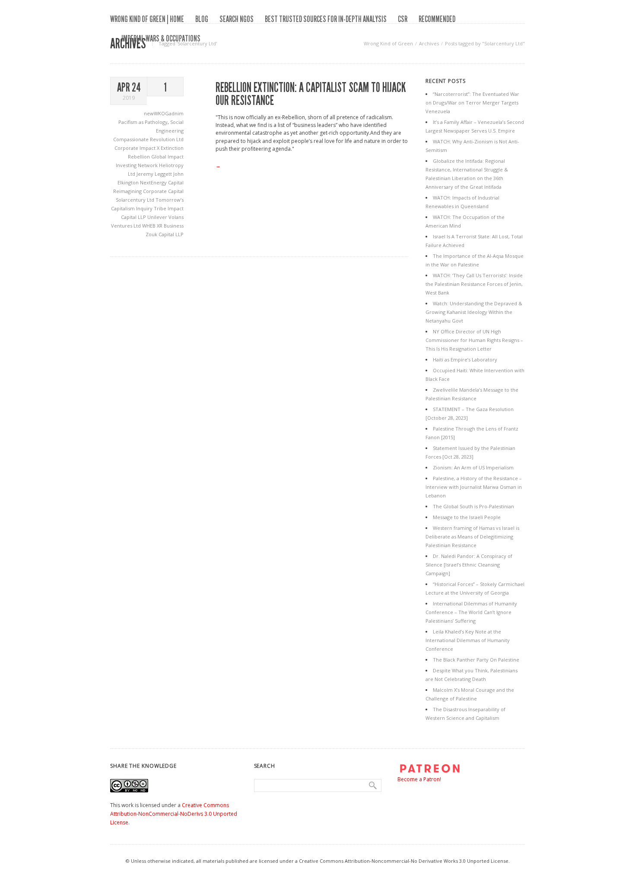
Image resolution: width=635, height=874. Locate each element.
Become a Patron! (419, 779)
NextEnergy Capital (162, 182)
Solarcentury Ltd (136, 199)
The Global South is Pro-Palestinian (473, 506)
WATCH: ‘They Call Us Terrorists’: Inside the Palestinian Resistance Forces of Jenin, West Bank (474, 284)
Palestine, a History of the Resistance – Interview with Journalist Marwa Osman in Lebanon (473, 487)
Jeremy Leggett (155, 174)
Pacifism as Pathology (143, 122)
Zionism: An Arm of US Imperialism (473, 467)
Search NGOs (236, 19)
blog (201, 19)
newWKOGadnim (164, 113)
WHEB (149, 225)
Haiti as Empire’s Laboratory (465, 359)
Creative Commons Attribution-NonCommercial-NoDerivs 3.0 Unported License (173, 813)
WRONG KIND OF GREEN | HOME (147, 19)
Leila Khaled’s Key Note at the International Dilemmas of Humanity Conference (467, 640)
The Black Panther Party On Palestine (476, 659)
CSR (402, 19)
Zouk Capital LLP (165, 234)
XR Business (170, 225)
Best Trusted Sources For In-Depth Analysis (326, 19)
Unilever (157, 217)
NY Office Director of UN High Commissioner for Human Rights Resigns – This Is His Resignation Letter (474, 340)
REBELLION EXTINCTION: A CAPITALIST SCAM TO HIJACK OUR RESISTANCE (311, 94)
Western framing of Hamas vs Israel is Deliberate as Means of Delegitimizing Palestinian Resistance (472, 536)
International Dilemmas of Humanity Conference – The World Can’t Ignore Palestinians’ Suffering (471, 612)
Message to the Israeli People (467, 517)
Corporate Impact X (137, 148)
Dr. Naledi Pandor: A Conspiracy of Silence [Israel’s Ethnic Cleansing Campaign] (468, 564)
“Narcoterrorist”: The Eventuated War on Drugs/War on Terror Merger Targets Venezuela (472, 102)
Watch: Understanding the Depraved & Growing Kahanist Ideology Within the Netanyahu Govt (473, 312)
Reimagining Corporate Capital (148, 191)
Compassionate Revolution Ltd (148, 139)
